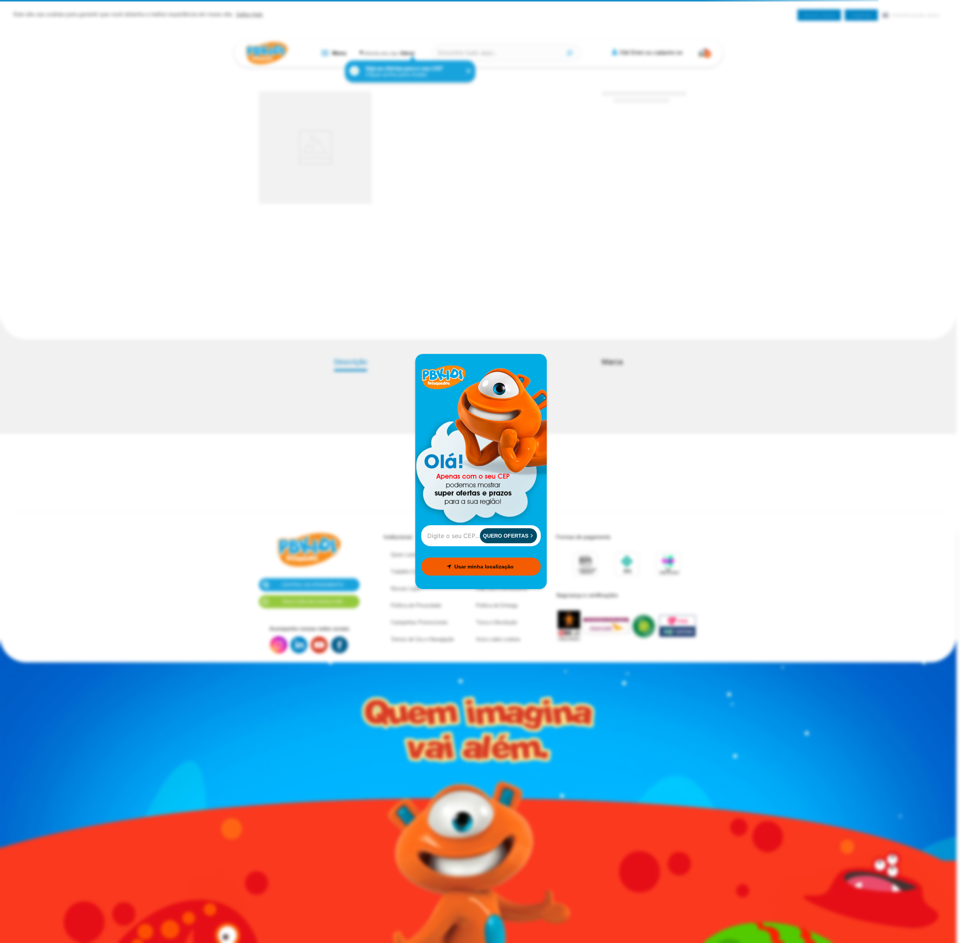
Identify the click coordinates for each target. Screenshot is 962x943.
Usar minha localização (484, 567)
